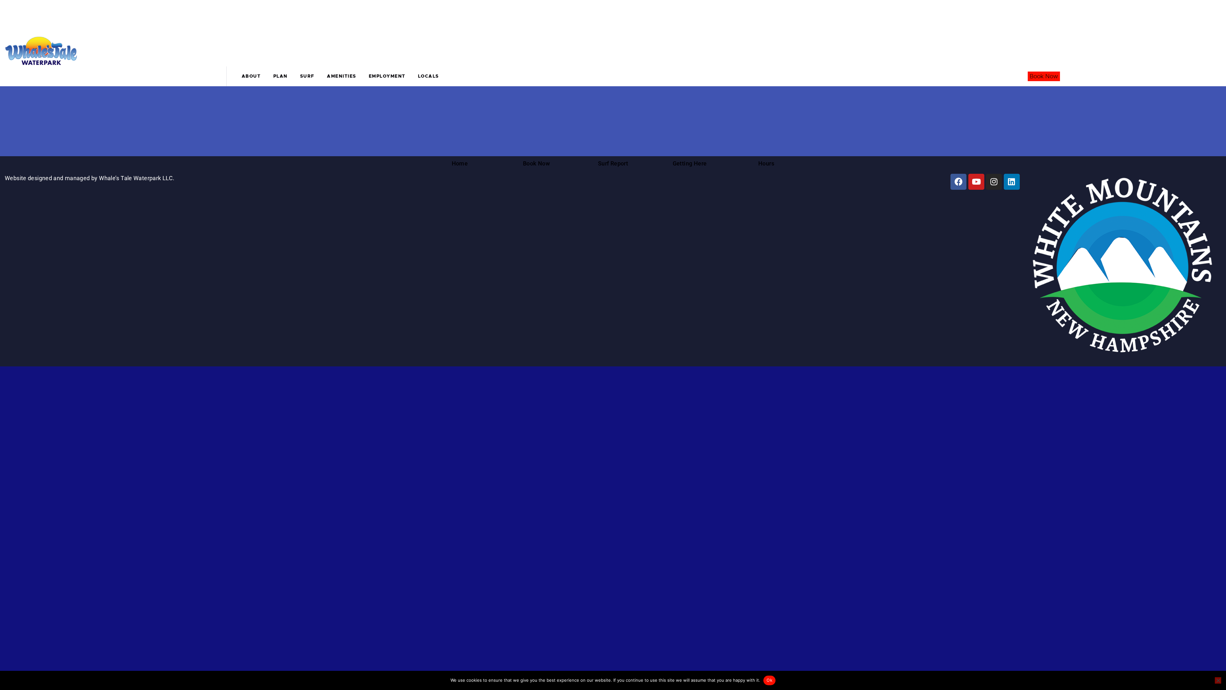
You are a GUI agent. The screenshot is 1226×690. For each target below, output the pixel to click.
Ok (769, 680)
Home (460, 163)
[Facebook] (958, 182)
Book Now (1044, 76)
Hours (766, 163)
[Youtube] (976, 182)
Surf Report (613, 163)
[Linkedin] (1012, 182)
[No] (1218, 680)
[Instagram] (994, 182)
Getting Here (690, 163)
